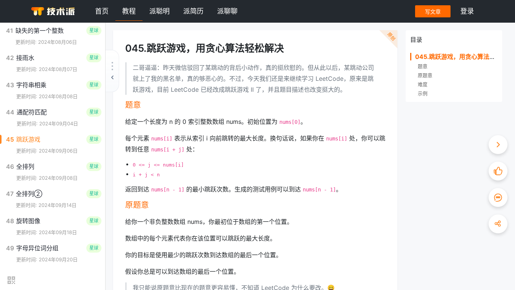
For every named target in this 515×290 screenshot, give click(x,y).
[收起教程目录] (112, 71)
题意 (423, 66)
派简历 (193, 11)
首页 (102, 11)
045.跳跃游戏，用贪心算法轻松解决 (464, 56)
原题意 (425, 75)
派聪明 (159, 11)
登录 (467, 11)
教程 (129, 11)
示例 (423, 93)
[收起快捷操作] (498, 144)
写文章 (433, 11)
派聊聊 (227, 11)
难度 (423, 84)
